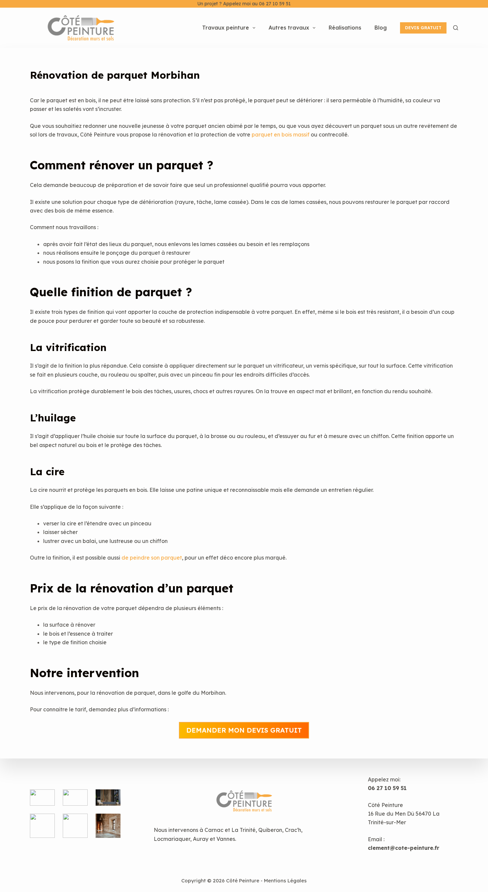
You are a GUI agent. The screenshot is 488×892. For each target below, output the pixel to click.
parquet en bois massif (280, 134)
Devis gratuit (423, 27)
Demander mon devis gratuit (244, 730)
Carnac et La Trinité (230, 830)
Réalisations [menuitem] (345, 27)
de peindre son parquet (152, 557)
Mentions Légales (285, 880)
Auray (200, 839)
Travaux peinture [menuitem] (225, 27)
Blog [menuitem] (380, 27)
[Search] (455, 27)
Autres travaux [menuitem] (289, 27)
